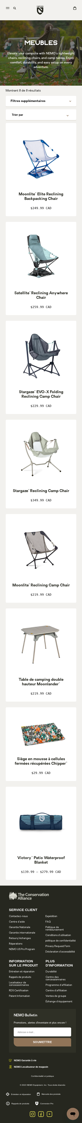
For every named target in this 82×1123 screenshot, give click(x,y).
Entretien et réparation (22, 971)
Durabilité (51, 971)
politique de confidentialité (60, 941)
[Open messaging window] (73, 1114)
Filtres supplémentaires (28, 101)
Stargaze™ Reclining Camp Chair (41, 491)
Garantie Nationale (19, 927)
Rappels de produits (20, 977)
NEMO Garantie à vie (25, 1060)
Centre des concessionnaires (55, 978)
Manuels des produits (51, 1094)
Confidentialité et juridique (42, 1076)
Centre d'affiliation (56, 990)
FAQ (48, 922)
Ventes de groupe (56, 996)
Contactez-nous (18, 916)
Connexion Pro (46, 1104)
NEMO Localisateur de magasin (31, 1067)
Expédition (51, 916)
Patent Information (19, 996)
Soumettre (42, 1042)
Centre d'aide (17, 922)
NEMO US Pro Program (22, 949)
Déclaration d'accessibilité (60, 952)
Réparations (15, 944)
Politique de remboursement (54, 928)
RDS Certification (18, 990)
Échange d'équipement (59, 1001)
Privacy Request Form (57, 946)
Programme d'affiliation (59, 985)
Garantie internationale (22, 933)
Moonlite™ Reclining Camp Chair (41, 585)
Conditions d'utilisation (58, 935)
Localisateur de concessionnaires (19, 983)
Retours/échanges (20, 938)
